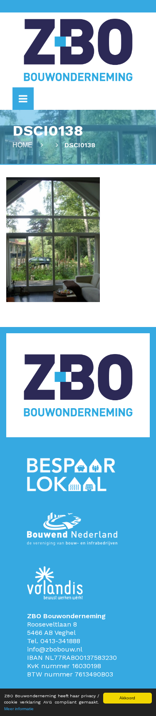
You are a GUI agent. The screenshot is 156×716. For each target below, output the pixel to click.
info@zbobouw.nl (54, 649)
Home (22, 145)
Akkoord (127, 698)
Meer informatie (19, 708)
